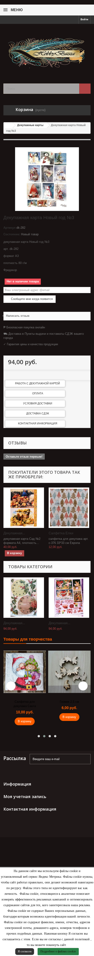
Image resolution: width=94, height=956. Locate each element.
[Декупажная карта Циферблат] (23, 597)
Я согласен (24, 951)
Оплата (37, 393)
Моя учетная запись (24, 796)
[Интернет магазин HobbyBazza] (47, 49)
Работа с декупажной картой (37, 383)
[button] (39, 736)
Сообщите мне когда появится (31, 299)
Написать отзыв (17, 315)
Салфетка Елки (61, 533)
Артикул (9, 227)
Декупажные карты (30, 125)
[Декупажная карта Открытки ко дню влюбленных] (69, 597)
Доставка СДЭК (37, 413)
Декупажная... (14, 533)
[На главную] (8, 125)
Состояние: (11, 234)
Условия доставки (37, 403)
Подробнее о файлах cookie (58, 951)
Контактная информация (37, 423)
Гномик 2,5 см (69, 701)
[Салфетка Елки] (69, 507)
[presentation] (11, 685)
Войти (84, 19)
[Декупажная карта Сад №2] (23, 507)
